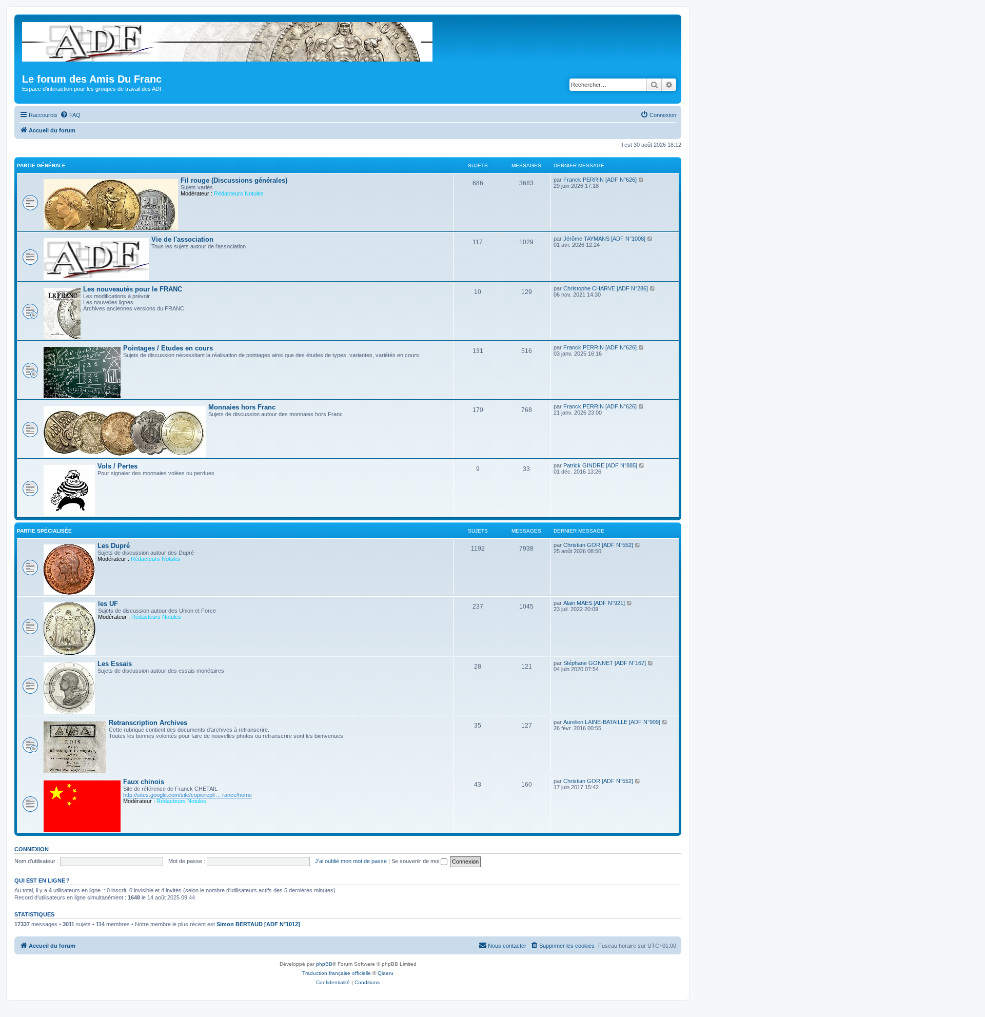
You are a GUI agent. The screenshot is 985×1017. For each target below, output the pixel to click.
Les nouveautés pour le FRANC (132, 289)
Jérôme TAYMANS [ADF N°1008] (604, 239)
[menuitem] (70, 115)
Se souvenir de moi (416, 861)
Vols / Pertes (117, 466)
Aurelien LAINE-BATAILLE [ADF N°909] (611, 722)
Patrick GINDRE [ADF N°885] (600, 465)
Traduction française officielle (336, 973)
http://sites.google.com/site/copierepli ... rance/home (187, 795)
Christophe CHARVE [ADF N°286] (605, 288)
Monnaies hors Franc (241, 407)
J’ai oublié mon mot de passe (351, 861)
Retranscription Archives (148, 723)
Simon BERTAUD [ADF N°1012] (258, 924)
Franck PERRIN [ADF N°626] (600, 180)
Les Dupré (113, 546)
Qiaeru (385, 973)
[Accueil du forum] (228, 40)
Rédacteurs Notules (239, 193)
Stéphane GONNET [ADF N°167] (604, 663)
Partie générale (41, 165)
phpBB (324, 964)
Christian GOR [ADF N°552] (598, 545)
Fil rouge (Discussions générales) (234, 180)
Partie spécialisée (44, 531)
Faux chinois (143, 782)
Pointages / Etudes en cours (168, 348)
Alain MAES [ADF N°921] (594, 603)
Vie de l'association (182, 239)
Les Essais (114, 664)
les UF (108, 604)
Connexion (31, 849)
